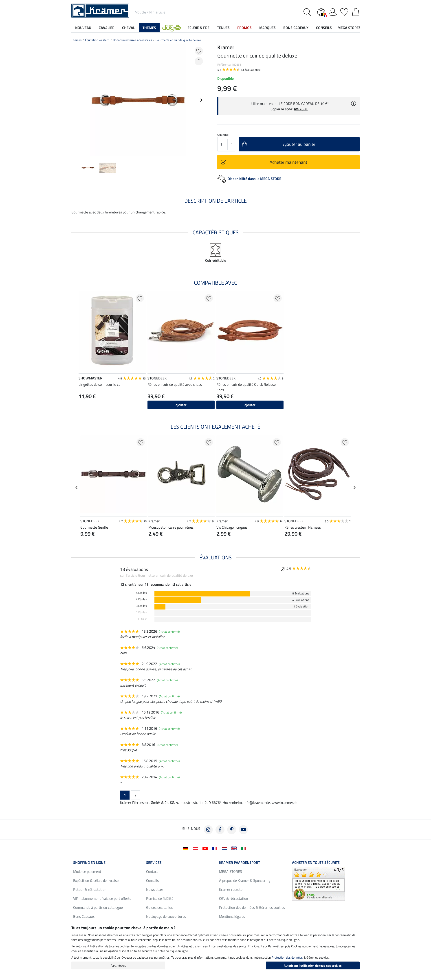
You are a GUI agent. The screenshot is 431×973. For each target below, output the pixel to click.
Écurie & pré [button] (198, 27)
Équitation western (97, 40)
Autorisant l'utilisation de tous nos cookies (313, 965)
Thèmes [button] (149, 27)
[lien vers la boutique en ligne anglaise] (234, 848)
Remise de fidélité (159, 898)
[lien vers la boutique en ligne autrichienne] (196, 848)
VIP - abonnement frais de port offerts (102, 898)
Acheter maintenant (288, 162)
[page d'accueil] (100, 10)
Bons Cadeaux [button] (295, 27)
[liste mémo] (344, 11)
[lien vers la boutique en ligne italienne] (244, 848)
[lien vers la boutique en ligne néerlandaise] (225, 848)
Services (154, 862)
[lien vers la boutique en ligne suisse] (205, 848)
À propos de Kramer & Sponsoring (244, 880)
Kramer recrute (230, 889)
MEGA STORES (349, 27)
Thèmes (76, 40)
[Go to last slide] (76, 487)
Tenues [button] (223, 27)
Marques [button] (267, 27)
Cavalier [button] (106, 27)
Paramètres (118, 965)
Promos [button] (244, 27)
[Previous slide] (75, 100)
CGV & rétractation (233, 898)
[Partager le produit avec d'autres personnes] (199, 61)
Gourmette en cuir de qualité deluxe (178, 40)
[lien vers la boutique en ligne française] (215, 848)
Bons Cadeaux (84, 916)
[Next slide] (201, 100)
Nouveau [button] (83, 27)
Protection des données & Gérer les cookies (252, 907)
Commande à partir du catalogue (98, 907)
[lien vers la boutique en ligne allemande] (186, 848)
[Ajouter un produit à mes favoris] (199, 51)
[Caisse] (356, 11)
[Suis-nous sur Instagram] (208, 829)
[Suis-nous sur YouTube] (243, 829)
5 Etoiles (141, 593)
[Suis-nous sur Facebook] (220, 829)
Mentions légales (232, 916)
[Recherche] (308, 12)
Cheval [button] (128, 27)
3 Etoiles (141, 606)
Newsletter (154, 889)
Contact (152, 871)
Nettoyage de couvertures (166, 916)
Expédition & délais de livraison (97, 880)
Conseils (152, 880)
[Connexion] (333, 11)
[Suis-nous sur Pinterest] (231, 829)
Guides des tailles (159, 907)
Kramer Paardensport (239, 862)
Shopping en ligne (89, 862)
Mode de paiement (87, 871)
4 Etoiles (141, 599)
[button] (171, 27)
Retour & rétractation (89, 889)
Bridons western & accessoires (132, 40)
